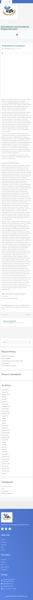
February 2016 (5, 454)
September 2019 (6, 406)
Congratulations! (6, 363)
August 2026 (5, 389)
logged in (11, 323)
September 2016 (6, 437)
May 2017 (4, 423)
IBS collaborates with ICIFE (8, 356)
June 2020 (4, 399)
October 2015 (5, 461)
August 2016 (5, 440)
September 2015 (6, 464)
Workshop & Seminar (7, 493)
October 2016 (5, 435)
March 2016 (4, 452)
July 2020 (4, 397)
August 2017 (5, 416)
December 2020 (5, 394)
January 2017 (5, 428)
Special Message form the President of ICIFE (12, 361)
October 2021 (5, 392)
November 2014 (5, 471)
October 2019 (5, 404)
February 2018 (5, 409)
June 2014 (4, 473)
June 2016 (4, 444)
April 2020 (4, 401)
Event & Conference (6, 486)
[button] (17, 34)
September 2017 (6, 413)
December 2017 (5, 411)
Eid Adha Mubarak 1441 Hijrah (9, 365)
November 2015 (5, 459)
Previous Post (5, 315)
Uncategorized (5, 491)
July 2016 (4, 442)
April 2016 (4, 449)
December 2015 (5, 456)
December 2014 (5, 468)
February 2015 (5, 466)
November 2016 (5, 432)
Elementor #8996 (6, 358)
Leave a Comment (6, 48)
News (12, 48)
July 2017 (4, 418)
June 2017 (4, 421)
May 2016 (4, 447)
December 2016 (5, 430)
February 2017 (5, 425)
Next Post (29, 315)
